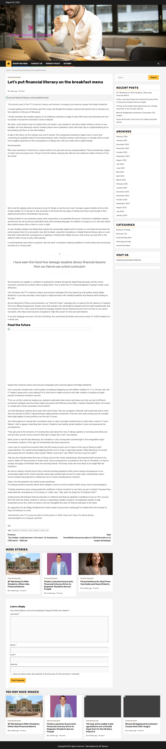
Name (13, 645)
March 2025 (121, 180)
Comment (15, 614)
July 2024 (120, 211)
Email (13, 655)
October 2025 (121, 152)
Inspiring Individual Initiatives (128, 260)
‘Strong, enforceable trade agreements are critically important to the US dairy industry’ (99, 728)
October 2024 (121, 200)
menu (42, 530)
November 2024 (122, 196)
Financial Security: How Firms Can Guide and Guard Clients (95, 582)
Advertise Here (20, 64)
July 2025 (120, 164)
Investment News (123, 246)
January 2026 (121, 140)
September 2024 (122, 203)
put (47, 530)
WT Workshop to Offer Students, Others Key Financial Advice (19, 584)
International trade (123, 242)
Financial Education (14, 77)
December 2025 (122, 144)
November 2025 (122, 148)
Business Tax (121, 234)
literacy (36, 530)
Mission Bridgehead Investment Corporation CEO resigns (141, 725)
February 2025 (122, 184)
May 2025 (120, 172)
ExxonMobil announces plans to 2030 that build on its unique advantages (87, 538)
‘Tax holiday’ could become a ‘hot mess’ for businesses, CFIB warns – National (33, 538)
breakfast (15, 530)
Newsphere (91, 746)
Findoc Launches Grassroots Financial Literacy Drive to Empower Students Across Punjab (58, 585)
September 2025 (122, 156)
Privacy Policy (53, 64)
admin (23, 91)
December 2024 (122, 192)
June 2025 (120, 168)
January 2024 (121, 215)
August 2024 (121, 207)
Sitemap (67, 64)
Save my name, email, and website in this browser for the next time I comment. (46, 674)
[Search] (158, 63)
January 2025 (121, 188)
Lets (30, 530)
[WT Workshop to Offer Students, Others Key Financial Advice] (23, 564)
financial (24, 530)
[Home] (8, 63)
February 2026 (122, 136)
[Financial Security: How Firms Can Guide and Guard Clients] (96, 564)
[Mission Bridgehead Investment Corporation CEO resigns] (141, 706)
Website (13, 664)
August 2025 (121, 160)
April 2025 (120, 176)
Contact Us (36, 64)
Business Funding (123, 230)
